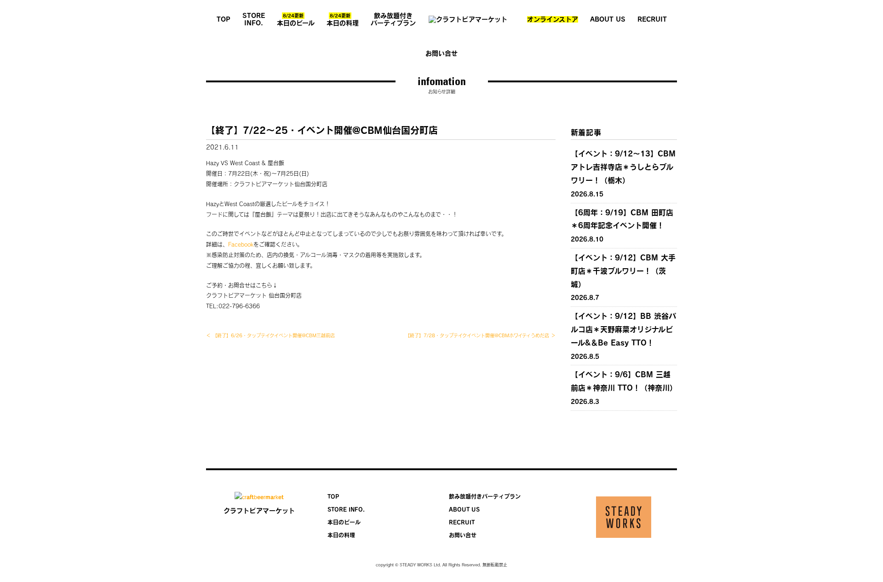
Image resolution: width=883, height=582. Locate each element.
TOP (223, 19)
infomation (442, 81)
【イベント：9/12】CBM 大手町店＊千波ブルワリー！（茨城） (623, 271)
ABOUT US (607, 19)
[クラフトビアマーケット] (471, 19)
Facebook (240, 244)
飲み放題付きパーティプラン (393, 19)
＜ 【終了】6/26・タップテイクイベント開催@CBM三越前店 (270, 335)
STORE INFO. (253, 19)
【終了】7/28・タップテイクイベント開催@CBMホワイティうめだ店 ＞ (480, 335)
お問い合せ (441, 53)
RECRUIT (652, 19)
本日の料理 (343, 19)
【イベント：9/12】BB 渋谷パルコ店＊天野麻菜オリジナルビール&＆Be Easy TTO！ (623, 329)
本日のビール (296, 19)
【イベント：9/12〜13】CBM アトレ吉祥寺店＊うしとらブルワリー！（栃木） (623, 167)
